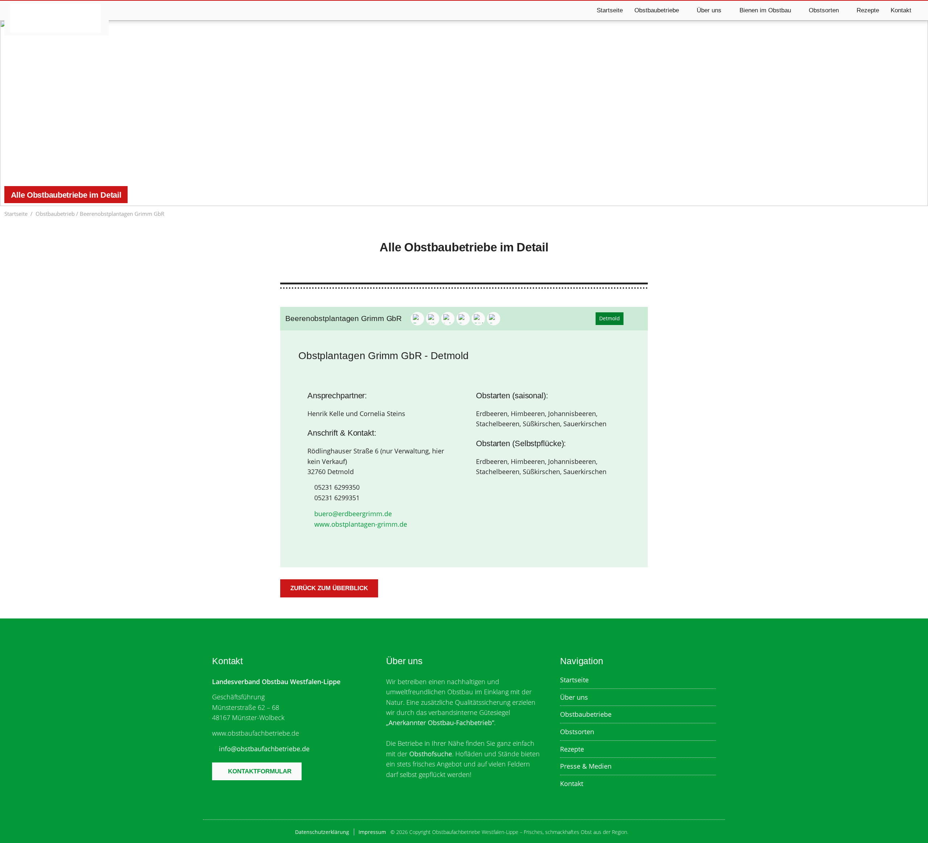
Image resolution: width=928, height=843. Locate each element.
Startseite (610, 10)
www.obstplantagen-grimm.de (360, 524)
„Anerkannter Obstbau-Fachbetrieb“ (440, 722)
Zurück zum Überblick (329, 588)
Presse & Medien (586, 766)
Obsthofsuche (430, 753)
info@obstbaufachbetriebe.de (264, 748)
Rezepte (868, 10)
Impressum (372, 831)
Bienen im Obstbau (765, 10)
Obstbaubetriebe (586, 714)
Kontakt (901, 10)
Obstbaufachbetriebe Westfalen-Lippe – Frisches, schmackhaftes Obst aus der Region (55, 18)
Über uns (574, 697)
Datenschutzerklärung (322, 831)
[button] (920, 214)
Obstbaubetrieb (55, 213)
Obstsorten (577, 731)
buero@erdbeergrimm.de (353, 513)
